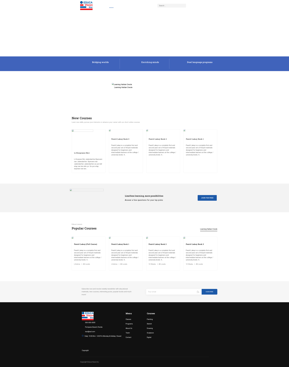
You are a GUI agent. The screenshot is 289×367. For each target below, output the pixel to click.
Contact (150, 6)
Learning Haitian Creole (208, 229)
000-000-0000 (90, 322)
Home (111, 6)
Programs (129, 324)
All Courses (136, 6)
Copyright (85, 350)
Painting (150, 319)
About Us (122, 6)
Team (128, 333)
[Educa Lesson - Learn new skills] (86, 5)
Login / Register (196, 5)
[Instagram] (201, 350)
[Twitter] (197, 350)
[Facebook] (192, 350)
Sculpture (150, 333)
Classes (128, 319)
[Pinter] (206, 350)
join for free (207, 198)
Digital (149, 337)
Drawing (150, 328)
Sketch (149, 324)
